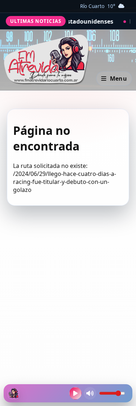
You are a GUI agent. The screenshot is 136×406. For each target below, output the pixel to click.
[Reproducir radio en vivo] (75, 393)
